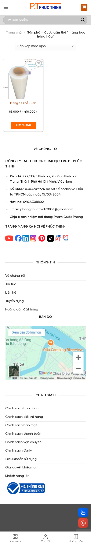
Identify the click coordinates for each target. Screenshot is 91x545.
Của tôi (45, 541)
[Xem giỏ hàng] (84, 7)
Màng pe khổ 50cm (23, 103)
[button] (5, 7)
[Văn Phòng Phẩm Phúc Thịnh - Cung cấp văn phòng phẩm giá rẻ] (45, 7)
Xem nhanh (23, 125)
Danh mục (15, 541)
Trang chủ (14, 32)
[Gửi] (83, 20)
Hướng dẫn (76, 541)
